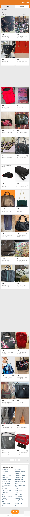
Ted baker (5, 469)
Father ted (5, 471)
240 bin (4, 505)
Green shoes (18, 490)
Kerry (21, 211)
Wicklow (21, 37)
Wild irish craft (6, 481)
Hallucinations (6, 492)
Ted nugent (18, 473)
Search (7, 6)
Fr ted (3, 473)
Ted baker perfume (20, 475)
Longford (11, 454)
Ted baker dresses (20, 471)
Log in (12, 515)
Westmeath (8, 159)
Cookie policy (4, 515)
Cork (25, 186)
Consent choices (12, 515)
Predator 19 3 (6, 503)
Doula (16, 488)
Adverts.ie (7, 2)
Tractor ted (18, 469)
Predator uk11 (18, 503)
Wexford (21, 261)
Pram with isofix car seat (7, 500)
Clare (6, 236)
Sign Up (23, 2)
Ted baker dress (19, 477)
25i (15, 505)
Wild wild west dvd (20, 481)
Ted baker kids (19, 479)
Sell (15, 511)
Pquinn (4, 498)
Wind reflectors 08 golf (7, 486)
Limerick (10, 261)
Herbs (16, 492)
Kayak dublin (18, 494)
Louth (8, 403)
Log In (27, 2)
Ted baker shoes (6, 475)
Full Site (2, 515)
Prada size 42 (18, 498)
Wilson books (18, 483)
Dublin (8, 37)
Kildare (8, 186)
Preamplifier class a (20, 500)
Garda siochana (6, 490)
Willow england (6, 483)
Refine (24, 14)
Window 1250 (6, 488)
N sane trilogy (18, 496)
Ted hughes (5, 477)
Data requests (19, 515)
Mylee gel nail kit (7, 496)
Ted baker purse (6, 479)
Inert (3, 494)
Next (28, 460)
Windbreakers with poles (20, 486)
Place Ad (22, 6)
